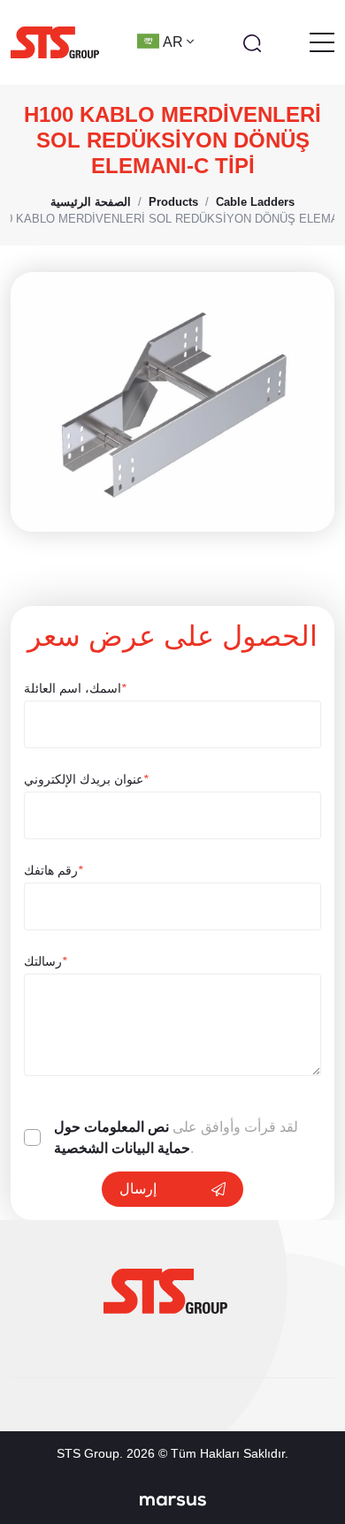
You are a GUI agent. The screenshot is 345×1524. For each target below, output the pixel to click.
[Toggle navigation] (322, 42)
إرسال (138, 1188)
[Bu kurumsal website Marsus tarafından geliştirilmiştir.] (173, 1500)
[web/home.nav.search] (252, 42)
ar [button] (175, 41)
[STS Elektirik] (55, 42)
